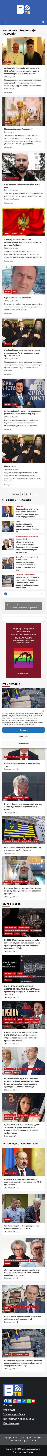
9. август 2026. (10, 1044)
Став (16, 178)
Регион (7, 123)
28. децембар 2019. (12, 248)
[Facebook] (6, 1401)
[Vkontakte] (24, 1401)
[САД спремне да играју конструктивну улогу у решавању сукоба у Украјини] (23, 830)
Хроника (8, 980)
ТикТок (33, 1440)
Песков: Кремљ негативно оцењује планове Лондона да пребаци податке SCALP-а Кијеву (23, 807)
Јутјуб (26, 1440)
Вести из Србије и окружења (18, 1418)
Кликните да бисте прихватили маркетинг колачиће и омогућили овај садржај (23, 606)
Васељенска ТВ (24, 927)
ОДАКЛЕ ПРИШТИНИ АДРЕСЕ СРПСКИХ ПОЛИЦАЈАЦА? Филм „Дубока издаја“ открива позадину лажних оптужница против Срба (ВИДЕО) (21, 1036)
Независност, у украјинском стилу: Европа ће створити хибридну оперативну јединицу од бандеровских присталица (27, 582)
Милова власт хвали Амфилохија (18, 129)
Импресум (9, 1409)
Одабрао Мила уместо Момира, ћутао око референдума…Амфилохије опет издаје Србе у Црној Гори (22, 353)
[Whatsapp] (29, 1401)
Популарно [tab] (24, 500)
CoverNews (17, 1452)
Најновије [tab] (10, 500)
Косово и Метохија (24, 1023)
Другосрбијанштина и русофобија (27, 537)
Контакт (7, 1405)
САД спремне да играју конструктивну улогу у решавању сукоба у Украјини (23, 848)
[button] (43, 711)
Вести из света (11, 1423)
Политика (8, 178)
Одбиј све (23, 737)
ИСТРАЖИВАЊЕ (36, 930)
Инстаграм (26, 1437)
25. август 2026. (11, 769)
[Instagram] (15, 1401)
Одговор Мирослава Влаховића (17, 297)
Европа (18, 506)
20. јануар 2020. (11, 77)
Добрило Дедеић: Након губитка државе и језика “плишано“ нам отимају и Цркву (22, 412)
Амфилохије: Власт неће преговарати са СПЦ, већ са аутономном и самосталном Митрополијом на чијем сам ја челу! (21, 71)
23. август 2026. (11, 952)
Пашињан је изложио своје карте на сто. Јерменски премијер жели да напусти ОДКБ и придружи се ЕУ (27, 513)
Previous (15, 494)
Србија (7, 62)
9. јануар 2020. (10, 132)
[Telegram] (19, 1401)
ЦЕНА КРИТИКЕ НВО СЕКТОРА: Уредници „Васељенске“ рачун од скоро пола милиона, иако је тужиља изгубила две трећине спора (22, 1128)
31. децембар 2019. (12, 190)
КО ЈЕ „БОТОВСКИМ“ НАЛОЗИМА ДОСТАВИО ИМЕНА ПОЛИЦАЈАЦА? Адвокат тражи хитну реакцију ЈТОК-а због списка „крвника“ (22, 990)
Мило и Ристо (10, 466)
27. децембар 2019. (12, 301)
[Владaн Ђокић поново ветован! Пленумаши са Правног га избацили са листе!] (8, 563)
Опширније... (8, 92)
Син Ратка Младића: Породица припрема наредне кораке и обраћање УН (27, 528)
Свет (21, 233)
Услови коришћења (14, 1414)
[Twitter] (10, 1401)
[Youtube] (33, 1401)
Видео (7, 233)
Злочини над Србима (32, 1020)
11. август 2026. (11, 998)
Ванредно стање (10, 927)
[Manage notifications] (6, 1450)
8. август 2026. (10, 1090)
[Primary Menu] (4, 22)
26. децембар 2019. (12, 417)
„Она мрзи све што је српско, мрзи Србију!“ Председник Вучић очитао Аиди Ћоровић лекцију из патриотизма (27, 547)
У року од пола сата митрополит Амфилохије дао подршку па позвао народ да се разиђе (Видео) (22, 242)
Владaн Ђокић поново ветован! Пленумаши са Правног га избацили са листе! (26, 566)
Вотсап (18, 1440)
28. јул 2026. (9, 1136)
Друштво (8, 1072)
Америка (8, 841)
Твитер (16, 1437)
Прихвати (23, 730)
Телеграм (37, 1437)
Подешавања (23, 743)
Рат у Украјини (26, 575)
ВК (12, 1440)
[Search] (43, 22)
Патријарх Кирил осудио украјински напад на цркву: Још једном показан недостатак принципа (22, 891)
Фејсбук (7, 1437)
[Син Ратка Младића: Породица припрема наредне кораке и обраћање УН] (8, 526)
